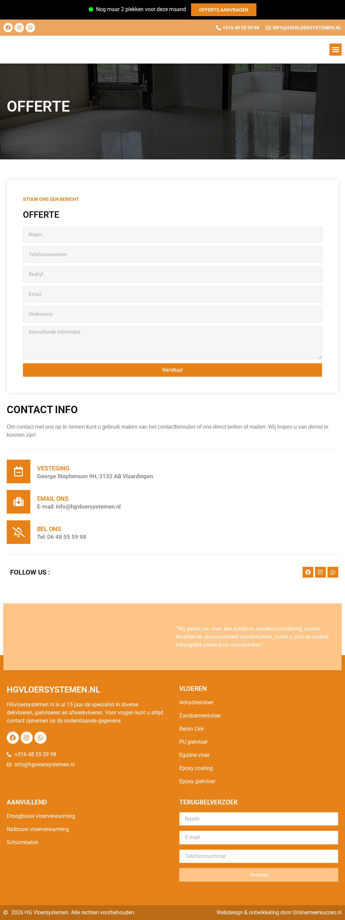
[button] (336, 49)
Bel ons (49, 528)
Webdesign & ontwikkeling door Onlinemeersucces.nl (279, 912)
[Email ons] (18, 502)
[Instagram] (19, 27)
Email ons (52, 498)
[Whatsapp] (30, 27)
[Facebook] (8, 27)
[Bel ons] (18, 532)
